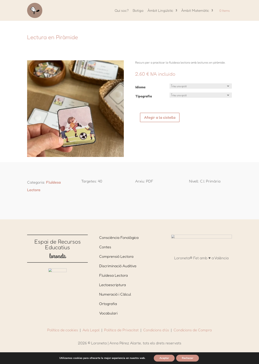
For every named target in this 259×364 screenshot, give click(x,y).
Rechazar (187, 358)
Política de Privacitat (121, 330)
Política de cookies (62, 330)
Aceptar (164, 358)
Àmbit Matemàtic (195, 10)
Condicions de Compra (192, 330)
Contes (105, 247)
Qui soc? (122, 10)
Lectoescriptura (112, 285)
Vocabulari (108, 313)
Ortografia (108, 303)
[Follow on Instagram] (198, 265)
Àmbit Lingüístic (160, 10)
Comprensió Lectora (116, 256)
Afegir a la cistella (159, 117)
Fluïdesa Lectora (113, 275)
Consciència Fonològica (119, 237)
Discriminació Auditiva (117, 266)
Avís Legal (91, 330)
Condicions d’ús (156, 330)
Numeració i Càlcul (115, 294)
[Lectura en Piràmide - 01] (75, 155)
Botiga (138, 10)
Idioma (140, 87)
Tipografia (143, 96)
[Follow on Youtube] (205, 265)
